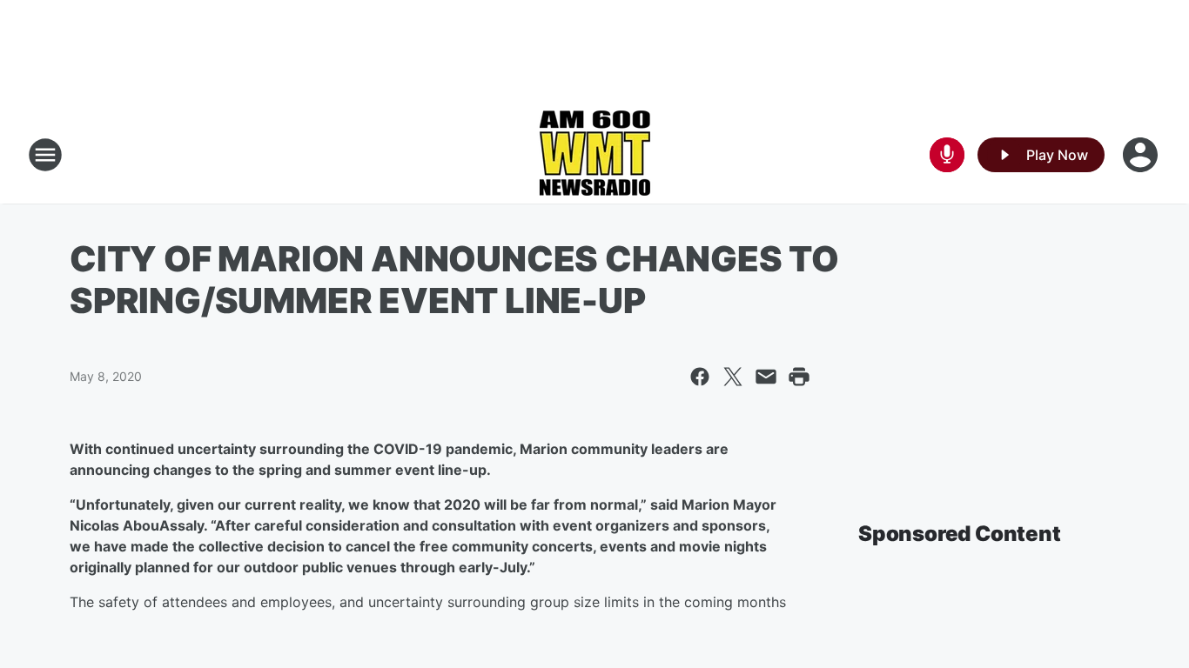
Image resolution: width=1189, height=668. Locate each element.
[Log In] (1142, 154)
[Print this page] (799, 376)
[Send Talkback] (947, 154)
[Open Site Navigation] (45, 154)
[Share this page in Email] (766, 376)
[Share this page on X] (733, 376)
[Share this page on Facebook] (700, 376)
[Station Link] (594, 155)
